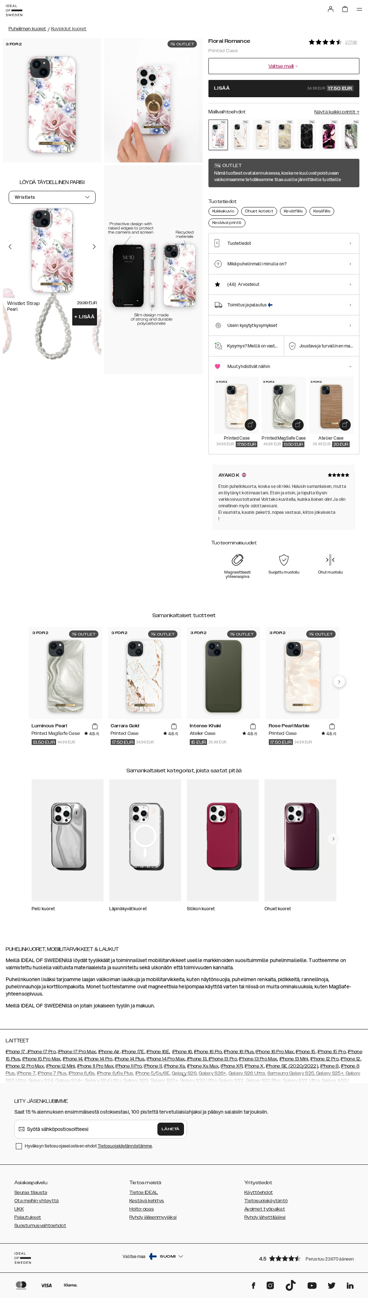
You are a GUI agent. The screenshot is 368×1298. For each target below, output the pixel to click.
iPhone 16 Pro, (208, 1051)
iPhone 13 (197, 1058)
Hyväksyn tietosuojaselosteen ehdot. (89, 1146)
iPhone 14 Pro (98, 1058)
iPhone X (254, 1066)
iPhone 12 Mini (60, 1066)
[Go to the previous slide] (10, 247)
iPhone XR (232, 1066)
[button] (307, 1258)
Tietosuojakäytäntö (266, 1200)
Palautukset (27, 1217)
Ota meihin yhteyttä (36, 1200)
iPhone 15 (306, 1051)
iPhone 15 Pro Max (41, 1058)
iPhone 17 (16, 1051)
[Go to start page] (14, 10)
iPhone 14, (73, 1058)
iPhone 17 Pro (41, 1051)
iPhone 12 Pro (324, 1058)
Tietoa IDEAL (143, 1192)
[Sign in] (330, 9)
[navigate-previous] (339, 681)
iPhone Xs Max (202, 1066)
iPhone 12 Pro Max (25, 1066)
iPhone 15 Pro (332, 1051)
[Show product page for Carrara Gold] (240, 135)
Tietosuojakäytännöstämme (125, 1146)
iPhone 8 (329, 1066)
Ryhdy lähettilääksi (265, 1217)
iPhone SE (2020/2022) (292, 1066)
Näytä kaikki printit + (336, 111)
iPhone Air (109, 1051)
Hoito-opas (141, 1209)
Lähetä (171, 1129)
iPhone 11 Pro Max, (95, 1066)
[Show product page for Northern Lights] (351, 135)
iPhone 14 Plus (129, 1058)
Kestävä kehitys (146, 1200)
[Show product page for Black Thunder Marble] (307, 135)
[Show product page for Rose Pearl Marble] (262, 135)
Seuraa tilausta (30, 1192)
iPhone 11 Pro (128, 1066)
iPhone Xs (174, 1066)
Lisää (84, 316)
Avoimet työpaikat (264, 1209)
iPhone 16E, (158, 1051)
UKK (19, 1209)
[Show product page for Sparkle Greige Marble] (284, 135)
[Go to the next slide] (94, 247)
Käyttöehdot (258, 1192)
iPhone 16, (182, 1051)
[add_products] (250, 425)
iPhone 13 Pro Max (258, 1058)
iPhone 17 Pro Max (77, 1051)
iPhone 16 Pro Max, (275, 1051)
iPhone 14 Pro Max (166, 1058)
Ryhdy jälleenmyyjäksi (152, 1217)
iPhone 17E (133, 1051)
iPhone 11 (153, 1066)
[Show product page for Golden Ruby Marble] (329, 135)
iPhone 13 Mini (294, 1058)
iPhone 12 (350, 1058)
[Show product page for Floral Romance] (218, 135)
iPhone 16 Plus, (239, 1051)
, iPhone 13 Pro (222, 1058)
